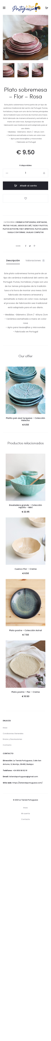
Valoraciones (35, 260)
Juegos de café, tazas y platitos (33, 225)
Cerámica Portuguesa (25, 222)
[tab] (13, 260)
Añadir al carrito (28, 185)
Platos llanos (41, 229)
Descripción (13, 260)
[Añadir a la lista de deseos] (25, 198)
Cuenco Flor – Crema (26, 569)
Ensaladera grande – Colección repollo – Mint (25, 506)
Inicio (5, 728)
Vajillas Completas (35, 232)
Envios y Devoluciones (12, 739)
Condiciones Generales (13, 733)
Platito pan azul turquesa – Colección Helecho (25, 419)
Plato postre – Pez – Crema (25, 692)
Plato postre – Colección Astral (25, 630)
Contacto (7, 745)
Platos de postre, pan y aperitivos (18, 229)
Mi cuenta (25, 813)
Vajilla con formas (16, 232)
